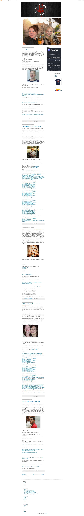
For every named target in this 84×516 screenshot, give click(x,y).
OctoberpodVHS (36, 166)
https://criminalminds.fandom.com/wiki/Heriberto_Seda (29, 452)
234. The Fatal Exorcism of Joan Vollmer (31, 126)
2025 (24, 483)
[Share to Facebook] (36, 121)
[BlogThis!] (34, 121)
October (25, 489)
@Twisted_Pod (25, 268)
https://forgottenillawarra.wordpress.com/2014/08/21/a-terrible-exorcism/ (34, 176)
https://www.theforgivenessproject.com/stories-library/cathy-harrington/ (32, 354)
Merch (56, 76)
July (25, 498)
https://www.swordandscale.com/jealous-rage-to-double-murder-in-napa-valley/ (33, 384)
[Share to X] (35, 121)
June (25, 499)
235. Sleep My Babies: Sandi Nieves (30, 49)
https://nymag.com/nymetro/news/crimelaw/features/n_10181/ (30, 466)
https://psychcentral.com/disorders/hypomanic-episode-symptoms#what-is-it (32, 209)
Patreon (56, 75)
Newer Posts (24, 474)
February (25, 504)
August (25, 497)
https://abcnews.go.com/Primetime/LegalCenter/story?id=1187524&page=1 (32, 353)
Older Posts (42, 474)
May (25, 500)
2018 (24, 511)
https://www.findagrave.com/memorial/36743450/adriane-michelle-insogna (32, 385)
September (25, 496)
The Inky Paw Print (35, 167)
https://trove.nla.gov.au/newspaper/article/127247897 (29, 177)
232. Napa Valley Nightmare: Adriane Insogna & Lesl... (31, 493)
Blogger (46, 513)
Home (33, 474)
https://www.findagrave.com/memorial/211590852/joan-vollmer (30, 170)
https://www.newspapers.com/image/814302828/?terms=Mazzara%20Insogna (33, 377)
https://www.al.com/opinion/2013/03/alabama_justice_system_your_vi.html (32, 286)
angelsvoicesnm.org (25, 267)
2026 (24, 482)
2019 (24, 510)
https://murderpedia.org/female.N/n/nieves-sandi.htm (29, 102)
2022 (24, 506)
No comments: (30, 298)
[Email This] (33, 121)
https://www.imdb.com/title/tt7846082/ (27, 274)
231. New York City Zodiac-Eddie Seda (31, 401)
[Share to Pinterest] (37, 121)
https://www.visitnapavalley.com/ (26, 392)
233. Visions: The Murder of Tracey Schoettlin (32, 229)
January (25, 505)
